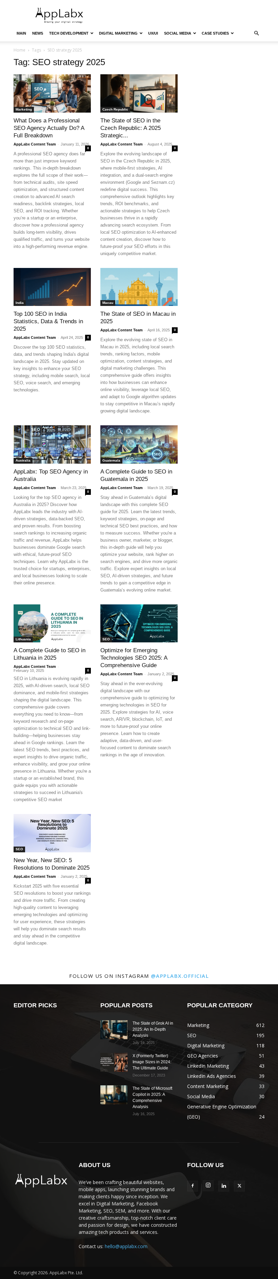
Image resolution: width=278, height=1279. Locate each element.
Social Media (177, 33)
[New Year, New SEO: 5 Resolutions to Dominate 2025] (52, 833)
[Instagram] (208, 1185)
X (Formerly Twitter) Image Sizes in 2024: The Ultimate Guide (152, 1061)
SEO (106, 639)
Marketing (24, 109)
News (37, 33)
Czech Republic (115, 109)
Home (19, 50)
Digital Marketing (118, 33)
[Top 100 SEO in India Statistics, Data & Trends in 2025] (52, 287)
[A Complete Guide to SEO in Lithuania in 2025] (52, 623)
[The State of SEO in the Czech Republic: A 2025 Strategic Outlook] (139, 93)
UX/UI (153, 33)
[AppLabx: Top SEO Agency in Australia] (52, 444)
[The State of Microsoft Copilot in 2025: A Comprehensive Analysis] (113, 1094)
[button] (256, 33)
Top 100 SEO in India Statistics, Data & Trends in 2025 (48, 321)
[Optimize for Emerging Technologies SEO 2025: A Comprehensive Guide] (139, 623)
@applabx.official (180, 975)
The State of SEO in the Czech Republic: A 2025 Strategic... (130, 128)
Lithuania (23, 639)
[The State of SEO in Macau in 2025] (139, 287)
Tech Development (68, 33)
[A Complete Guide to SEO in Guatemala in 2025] (139, 444)
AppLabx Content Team (35, 144)
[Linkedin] (223, 1186)
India (20, 303)
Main (21, 33)
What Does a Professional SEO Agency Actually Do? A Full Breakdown (49, 128)
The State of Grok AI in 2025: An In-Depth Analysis (153, 1029)
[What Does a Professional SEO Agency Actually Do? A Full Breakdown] (52, 93)
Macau (107, 303)
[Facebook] (192, 1186)
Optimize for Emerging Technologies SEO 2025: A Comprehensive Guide (133, 657)
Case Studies (215, 33)
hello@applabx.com (126, 1246)
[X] (239, 1186)
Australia (23, 460)
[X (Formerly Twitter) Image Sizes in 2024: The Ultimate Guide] (113, 1062)
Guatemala (111, 460)
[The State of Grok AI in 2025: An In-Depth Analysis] (113, 1029)
